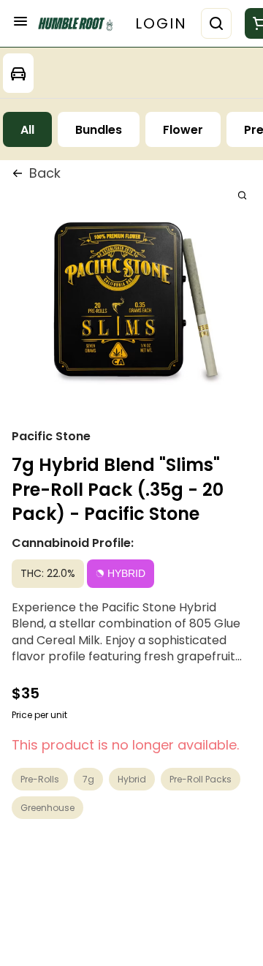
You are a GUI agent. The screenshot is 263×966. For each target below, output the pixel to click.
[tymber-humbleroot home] (79, 24)
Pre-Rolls (39, 779)
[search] (242, 195)
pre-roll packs (200, 779)
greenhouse (47, 807)
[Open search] (216, 23)
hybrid (132, 779)
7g (88, 779)
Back (45, 173)
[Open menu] (20, 21)
